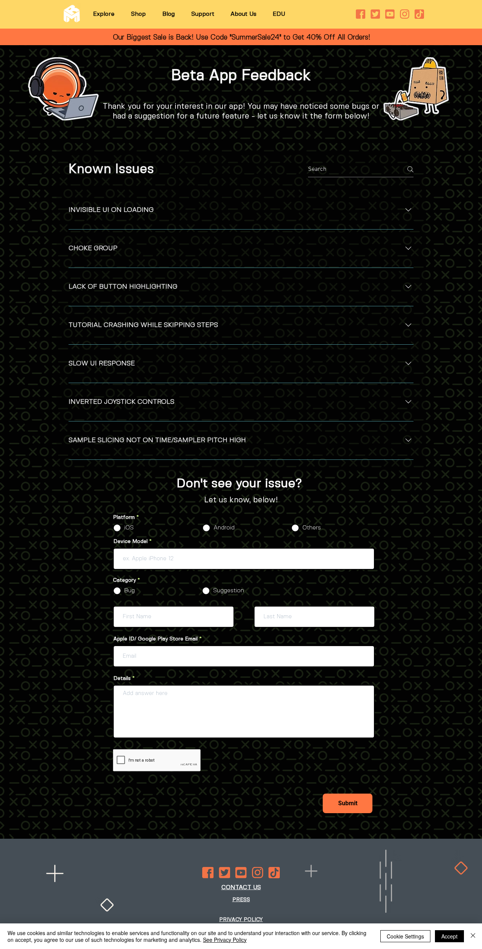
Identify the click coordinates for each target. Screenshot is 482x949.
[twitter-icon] (375, 14)
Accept (449, 936)
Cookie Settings (405, 936)
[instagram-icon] (404, 14)
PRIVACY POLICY (241, 919)
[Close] (472, 936)
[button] (104, 14)
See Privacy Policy (225, 939)
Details (122, 678)
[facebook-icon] (360, 14)
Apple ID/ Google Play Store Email (155, 639)
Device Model (131, 541)
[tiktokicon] (419, 14)
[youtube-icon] (390, 14)
